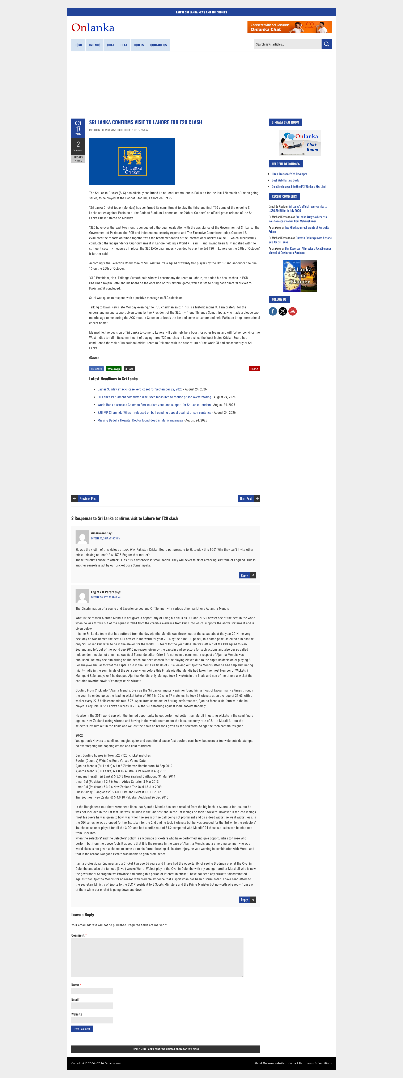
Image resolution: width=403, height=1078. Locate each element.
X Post (129, 369)
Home (78, 44)
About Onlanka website (269, 1063)
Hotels (139, 44)
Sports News (78, 159)
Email (75, 999)
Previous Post (88, 498)
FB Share (96, 369)
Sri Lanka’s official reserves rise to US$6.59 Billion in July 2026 (298, 208)
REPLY (254, 369)
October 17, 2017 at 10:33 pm (105, 538)
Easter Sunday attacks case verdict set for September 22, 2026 (140, 389)
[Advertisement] (201, 85)
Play (123, 44)
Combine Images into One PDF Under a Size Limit (299, 186)
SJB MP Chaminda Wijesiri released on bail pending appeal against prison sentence (154, 413)
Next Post (246, 498)
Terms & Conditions (319, 1063)
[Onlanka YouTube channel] (292, 309)
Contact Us (295, 1063)
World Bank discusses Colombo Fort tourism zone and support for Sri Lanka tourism (154, 405)
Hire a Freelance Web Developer (289, 173)
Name (76, 984)
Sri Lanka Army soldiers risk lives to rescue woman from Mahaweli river (298, 218)
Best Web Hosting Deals (285, 180)
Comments (78, 150)
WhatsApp (113, 369)
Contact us (158, 44)
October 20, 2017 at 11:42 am (105, 597)
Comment (78, 935)
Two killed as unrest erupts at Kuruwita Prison (299, 229)
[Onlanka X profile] (283, 309)
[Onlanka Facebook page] (273, 309)
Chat (110, 44)
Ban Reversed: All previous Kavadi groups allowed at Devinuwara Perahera (300, 250)
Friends (94, 44)
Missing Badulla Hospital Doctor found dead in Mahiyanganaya (140, 420)
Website (76, 1014)
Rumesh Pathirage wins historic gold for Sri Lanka (300, 239)
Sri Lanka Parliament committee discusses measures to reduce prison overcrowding (154, 397)
